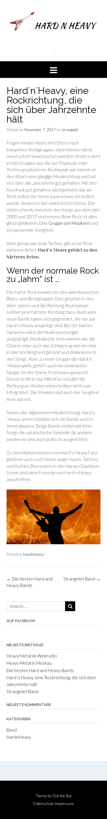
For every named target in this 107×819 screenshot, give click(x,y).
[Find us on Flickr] (53, 52)
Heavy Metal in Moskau (29, 663)
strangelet (70, 129)
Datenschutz (43, 804)
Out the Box (62, 795)
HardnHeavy (33, 554)
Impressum (64, 804)
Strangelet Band (81, 578)
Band (12, 729)
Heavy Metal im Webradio (32, 655)
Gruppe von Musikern (69, 223)
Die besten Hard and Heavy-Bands (40, 670)
